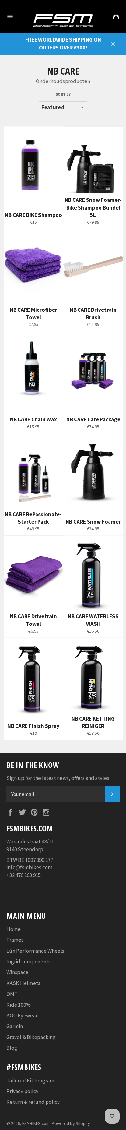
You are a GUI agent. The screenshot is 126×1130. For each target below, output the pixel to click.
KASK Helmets (23, 983)
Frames (15, 939)
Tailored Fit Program (30, 1080)
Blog (11, 1047)
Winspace (17, 972)
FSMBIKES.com (36, 1123)
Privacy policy (22, 1091)
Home (13, 929)
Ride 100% (18, 1004)
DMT (11, 993)
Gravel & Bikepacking (31, 1037)
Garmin (14, 1026)
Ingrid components (28, 961)
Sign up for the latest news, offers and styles (57, 778)
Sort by (63, 94)
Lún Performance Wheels (35, 950)
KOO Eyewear (21, 1015)
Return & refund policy (33, 1101)
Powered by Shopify (71, 1123)
